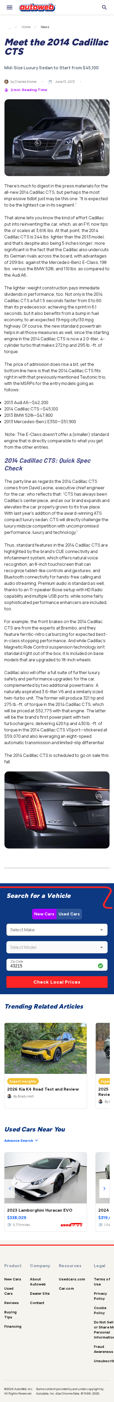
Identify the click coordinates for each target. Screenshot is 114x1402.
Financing (12, 1326)
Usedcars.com (72, 1279)
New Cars (44, 913)
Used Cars (69, 913)
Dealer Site (40, 1293)
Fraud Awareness (103, 1349)
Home (26, 27)
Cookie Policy (100, 1310)
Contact (37, 1302)
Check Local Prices (57, 982)
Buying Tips (10, 1314)
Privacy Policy (100, 1296)
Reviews (11, 1302)
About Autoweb (38, 1282)
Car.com (66, 1288)
